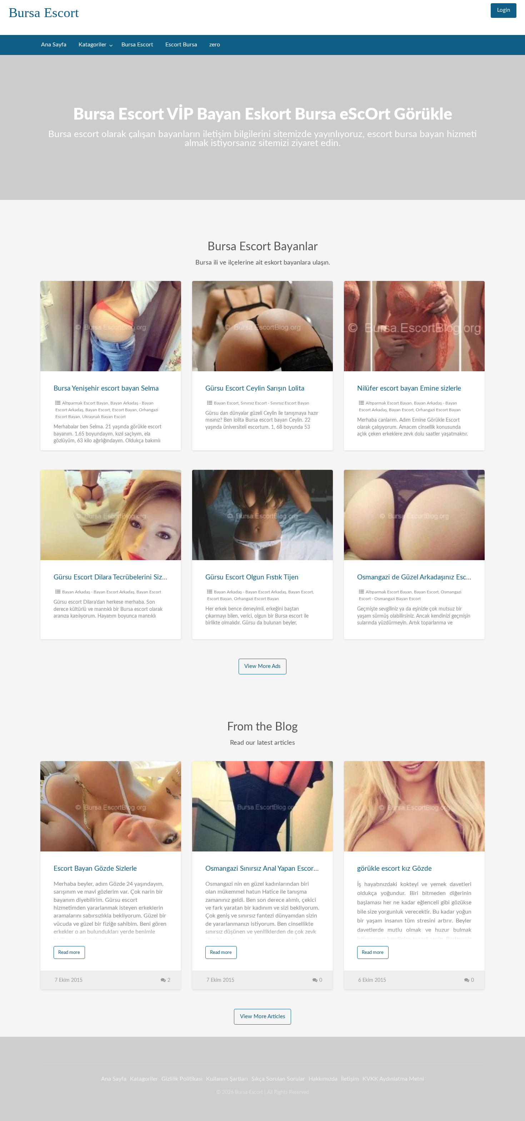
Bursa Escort (44, 12)
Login (503, 10)
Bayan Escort (97, 410)
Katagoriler (92, 44)
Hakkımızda (323, 1079)
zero (214, 44)
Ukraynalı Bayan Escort (104, 416)
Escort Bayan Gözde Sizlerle (95, 868)
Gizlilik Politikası (181, 1079)
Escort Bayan (124, 410)
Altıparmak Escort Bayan (85, 403)
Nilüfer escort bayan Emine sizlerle (409, 388)
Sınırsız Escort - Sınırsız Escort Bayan (275, 403)
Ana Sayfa (53, 44)
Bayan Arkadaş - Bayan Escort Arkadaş (98, 592)
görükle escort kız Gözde (394, 868)
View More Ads (262, 666)
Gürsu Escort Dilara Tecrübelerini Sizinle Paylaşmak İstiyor (140, 577)
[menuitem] (503, 10)
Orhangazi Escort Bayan (438, 410)
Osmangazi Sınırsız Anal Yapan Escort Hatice (271, 868)
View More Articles (262, 1016)
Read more (69, 952)
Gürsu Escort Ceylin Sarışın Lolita (254, 388)
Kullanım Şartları (227, 1079)
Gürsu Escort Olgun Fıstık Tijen (252, 577)
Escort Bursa (181, 44)
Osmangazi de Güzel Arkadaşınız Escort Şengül (427, 577)
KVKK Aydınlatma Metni (393, 1079)
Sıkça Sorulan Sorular (278, 1079)
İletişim (350, 1079)
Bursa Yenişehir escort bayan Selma (106, 388)
